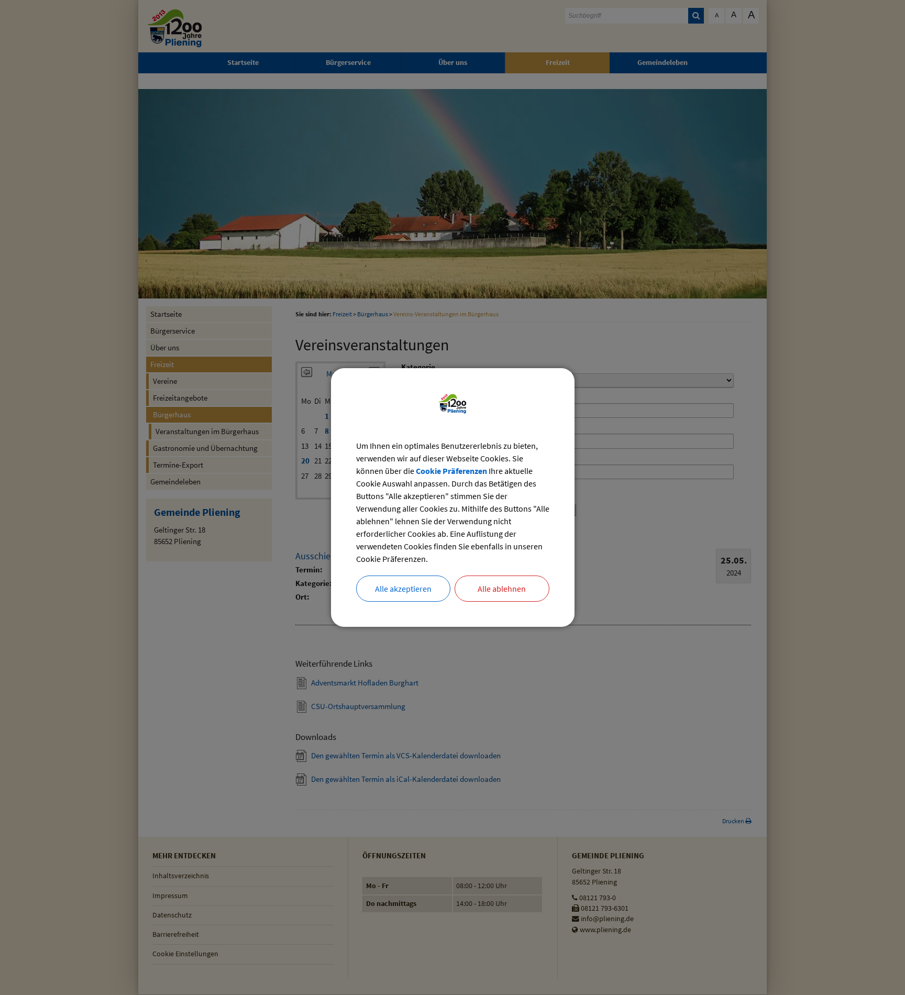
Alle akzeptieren (403, 588)
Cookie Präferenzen (451, 471)
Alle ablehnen (502, 588)
